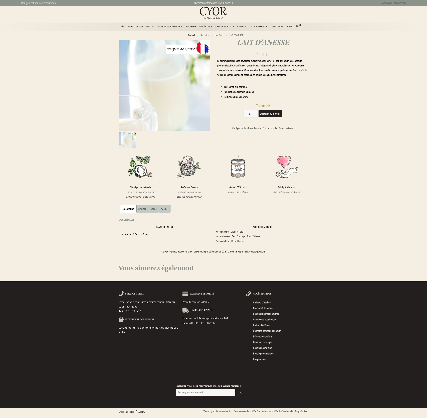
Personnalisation (224, 411)
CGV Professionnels (283, 411)
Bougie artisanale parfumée (266, 313)
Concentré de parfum (263, 308)
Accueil (191, 35)
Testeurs (258, 128)
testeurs (289, 128)
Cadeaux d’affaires (262, 302)
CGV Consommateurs (262, 411)
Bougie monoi (259, 359)
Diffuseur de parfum (262, 336)
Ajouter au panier (270, 113)
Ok (241, 392)
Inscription (400, 3)
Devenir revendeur (242, 411)
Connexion (386, 3)
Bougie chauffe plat (262, 347)
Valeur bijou (208, 411)
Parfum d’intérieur (261, 325)
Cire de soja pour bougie (264, 319)
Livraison (142, 208)
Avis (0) (164, 208)
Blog (297, 411)
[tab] (128, 209)
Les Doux (248, 128)
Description (128, 208)
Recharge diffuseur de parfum (267, 330)
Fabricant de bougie (262, 342)
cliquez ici (171, 302)
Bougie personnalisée (263, 353)
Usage (154, 208)
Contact (304, 411)
